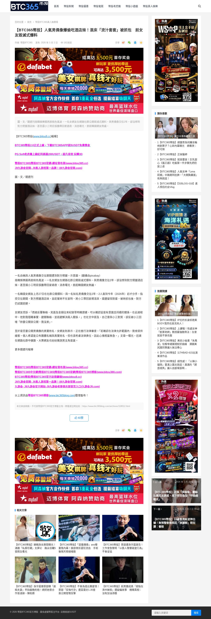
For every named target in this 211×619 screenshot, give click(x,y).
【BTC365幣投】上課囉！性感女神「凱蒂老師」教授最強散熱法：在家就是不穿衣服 (177, 332)
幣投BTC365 (26, 42)
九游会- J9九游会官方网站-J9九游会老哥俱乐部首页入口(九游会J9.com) (57, 386)
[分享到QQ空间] (141, 42)
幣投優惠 (84, 6)
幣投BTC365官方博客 (27, 612)
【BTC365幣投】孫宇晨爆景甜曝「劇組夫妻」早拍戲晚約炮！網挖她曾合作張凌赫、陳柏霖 (35, 590)
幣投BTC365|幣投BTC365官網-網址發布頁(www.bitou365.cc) (51, 163)
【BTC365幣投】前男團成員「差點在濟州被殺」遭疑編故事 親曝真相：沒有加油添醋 (122, 590)
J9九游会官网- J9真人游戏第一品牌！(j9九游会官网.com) (48, 168)
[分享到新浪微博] (123, 42)
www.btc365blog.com (62, 395)
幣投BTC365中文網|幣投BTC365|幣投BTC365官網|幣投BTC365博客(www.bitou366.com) (68, 372)
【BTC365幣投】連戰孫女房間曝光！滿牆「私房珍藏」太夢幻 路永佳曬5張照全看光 (35, 548)
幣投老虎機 (114, 6)
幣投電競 (98, 6)
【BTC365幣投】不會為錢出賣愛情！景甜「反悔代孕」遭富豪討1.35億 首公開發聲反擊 (79, 590)
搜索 (196, 612)
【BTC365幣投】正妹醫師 (173, 154)
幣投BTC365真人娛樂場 (46, 22)
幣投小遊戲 (132, 6)
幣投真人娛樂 (150, 6)
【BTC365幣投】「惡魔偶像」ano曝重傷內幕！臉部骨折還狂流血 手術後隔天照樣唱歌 (78, 548)
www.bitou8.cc (41, 136)
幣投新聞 (69, 6)
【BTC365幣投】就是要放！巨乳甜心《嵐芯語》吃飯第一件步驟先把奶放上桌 (177, 163)
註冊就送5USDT (68, 612)
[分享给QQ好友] (135, 42)
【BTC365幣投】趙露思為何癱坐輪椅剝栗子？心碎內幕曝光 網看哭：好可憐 (177, 146)
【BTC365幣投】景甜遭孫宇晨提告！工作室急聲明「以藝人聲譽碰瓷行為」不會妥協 (122, 548)
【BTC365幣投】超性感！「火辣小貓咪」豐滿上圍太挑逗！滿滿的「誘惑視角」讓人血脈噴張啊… (177, 364)
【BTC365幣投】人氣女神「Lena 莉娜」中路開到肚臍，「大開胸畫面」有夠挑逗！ (177, 175)
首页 (29, 22)
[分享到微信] (129, 42)
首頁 (56, 6)
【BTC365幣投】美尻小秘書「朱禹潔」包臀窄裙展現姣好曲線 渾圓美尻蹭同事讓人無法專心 (177, 344)
